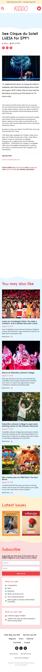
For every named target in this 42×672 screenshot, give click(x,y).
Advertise (29, 639)
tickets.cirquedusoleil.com (11, 160)
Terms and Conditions (22, 658)
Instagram (20, 167)
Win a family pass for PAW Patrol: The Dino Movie (20, 478)
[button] (3, 47)
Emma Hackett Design (21, 665)
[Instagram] (21, 648)
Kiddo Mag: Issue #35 (14, 2)
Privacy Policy (14, 654)
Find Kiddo (17, 643)
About (21, 639)
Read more (6, 337)
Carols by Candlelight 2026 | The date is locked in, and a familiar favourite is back (20, 322)
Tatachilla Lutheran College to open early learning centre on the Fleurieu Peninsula (20, 425)
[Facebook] (16, 648)
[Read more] (12, 337)
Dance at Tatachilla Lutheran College (18, 372)
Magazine (12, 639)
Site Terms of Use (26, 654)
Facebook (32, 167)
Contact (27, 643)
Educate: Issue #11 (29, 2)
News (6, 43)
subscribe (10, 169)
